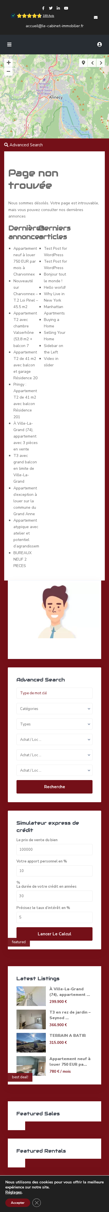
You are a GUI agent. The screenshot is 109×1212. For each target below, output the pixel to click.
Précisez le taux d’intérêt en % (43, 908)
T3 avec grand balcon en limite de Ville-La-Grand (25, 468)
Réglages (13, 1192)
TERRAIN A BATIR (67, 1035)
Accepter (18, 1203)
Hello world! (55, 287)
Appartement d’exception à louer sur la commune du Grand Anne (25, 501)
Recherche (54, 787)
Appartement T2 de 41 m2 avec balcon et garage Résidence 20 (25, 365)
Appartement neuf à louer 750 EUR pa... (70, 1061)
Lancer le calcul (54, 934)
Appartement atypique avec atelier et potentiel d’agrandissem (26, 533)
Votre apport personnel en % (41, 861)
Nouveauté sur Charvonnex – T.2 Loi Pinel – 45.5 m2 (25, 293)
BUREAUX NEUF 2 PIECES (22, 559)
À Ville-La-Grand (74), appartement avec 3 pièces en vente (25, 436)
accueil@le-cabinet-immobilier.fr (55, 26)
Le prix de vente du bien (37, 840)
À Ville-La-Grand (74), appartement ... (69, 991)
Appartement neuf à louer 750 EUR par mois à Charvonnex (25, 261)
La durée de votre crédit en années (46, 887)
